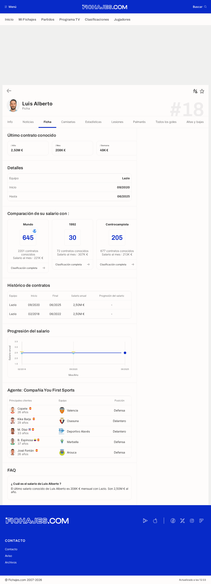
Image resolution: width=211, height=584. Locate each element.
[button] (10, 6)
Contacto (11, 549)
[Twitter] (182, 521)
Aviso (8, 555)
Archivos (10, 562)
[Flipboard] (201, 521)
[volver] (9, 91)
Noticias (28, 122)
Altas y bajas (195, 122)
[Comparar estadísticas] (195, 91)
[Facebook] (173, 521)
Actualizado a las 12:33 (192, 579)
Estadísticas (93, 122)
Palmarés (139, 122)
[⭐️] (201, 91)
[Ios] (155, 521)
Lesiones (117, 122)
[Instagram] (192, 521)
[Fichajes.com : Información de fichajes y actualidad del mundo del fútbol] (104, 6)
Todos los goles (166, 122)
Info (10, 122)
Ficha (47, 122)
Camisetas (68, 122)
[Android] (145, 521)
